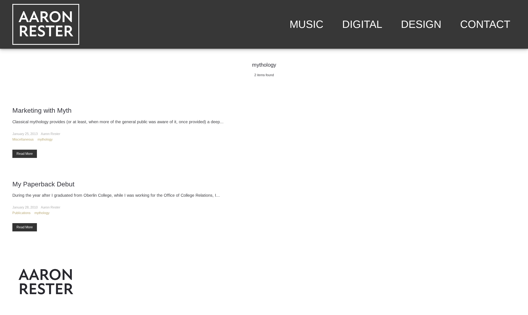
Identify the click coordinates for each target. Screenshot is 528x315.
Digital (362, 24)
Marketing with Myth (42, 110)
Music (306, 24)
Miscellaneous (23, 139)
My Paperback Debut (43, 184)
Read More (24, 153)
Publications (21, 213)
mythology (45, 139)
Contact (485, 24)
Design (421, 24)
